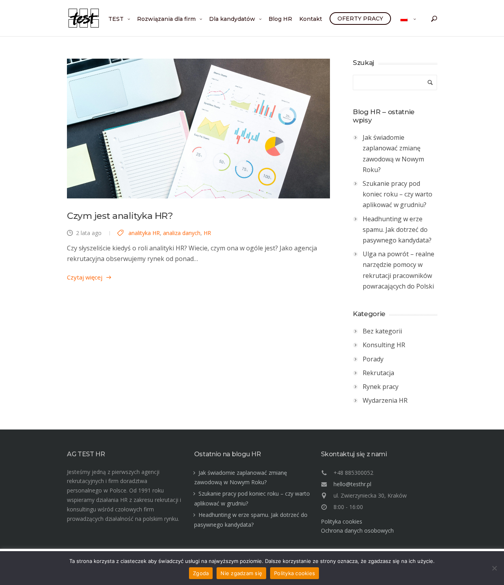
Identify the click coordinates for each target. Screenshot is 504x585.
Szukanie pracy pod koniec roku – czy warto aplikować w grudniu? (397, 194)
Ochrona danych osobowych (357, 530)
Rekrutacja (378, 372)
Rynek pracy (380, 386)
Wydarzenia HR (385, 400)
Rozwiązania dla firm (166, 18)
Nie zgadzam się (241, 573)
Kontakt (310, 18)
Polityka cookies (341, 521)
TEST (116, 18)
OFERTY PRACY (360, 18)
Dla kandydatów (232, 18)
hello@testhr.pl (352, 484)
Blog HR (280, 18)
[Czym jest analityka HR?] (198, 128)
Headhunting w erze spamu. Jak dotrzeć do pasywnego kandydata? (397, 229)
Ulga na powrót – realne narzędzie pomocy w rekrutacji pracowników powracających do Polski (398, 270)
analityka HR (144, 233)
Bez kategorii (382, 331)
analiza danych (181, 233)
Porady (373, 359)
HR (207, 233)
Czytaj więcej (84, 277)
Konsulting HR (384, 345)
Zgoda (201, 573)
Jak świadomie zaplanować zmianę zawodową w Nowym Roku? (393, 153)
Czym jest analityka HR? (120, 215)
